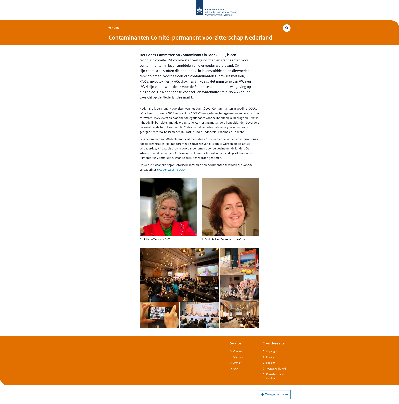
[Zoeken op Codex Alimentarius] (287, 28)
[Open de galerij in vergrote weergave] (179, 275)
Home (116, 28)
